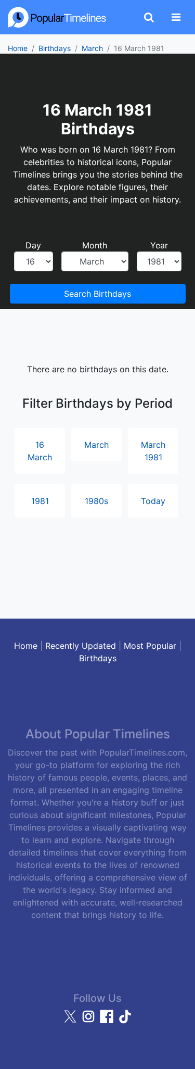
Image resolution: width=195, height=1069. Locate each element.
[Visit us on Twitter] (71, 1021)
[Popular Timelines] (57, 17)
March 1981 (153, 450)
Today (153, 501)
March (92, 48)
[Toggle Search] (149, 17)
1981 (40, 501)
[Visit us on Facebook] (108, 1021)
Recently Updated (80, 645)
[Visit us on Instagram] (90, 1021)
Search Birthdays (97, 293)
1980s (96, 501)
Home (18, 48)
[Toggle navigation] (176, 17)
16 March (40, 450)
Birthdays (54, 48)
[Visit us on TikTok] (125, 1021)
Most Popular (150, 645)
